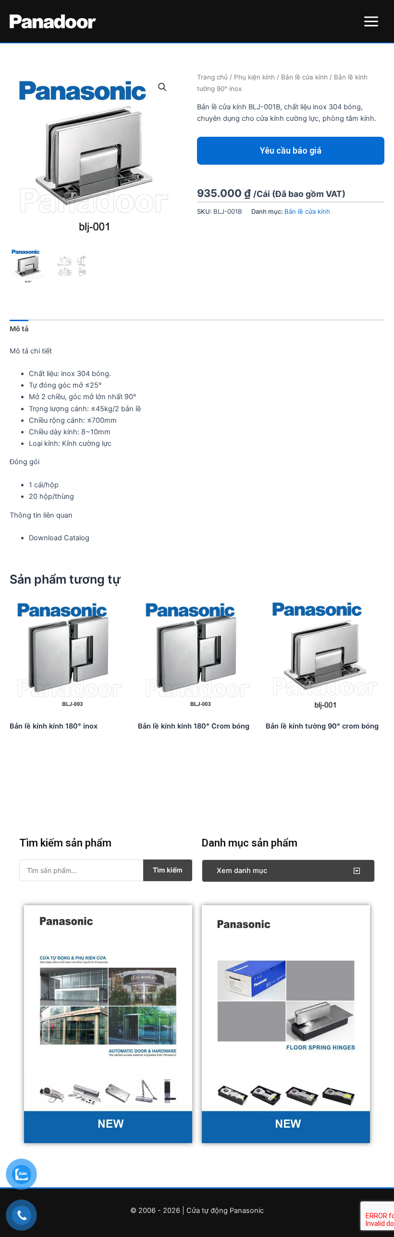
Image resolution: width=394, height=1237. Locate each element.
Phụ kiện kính (254, 77)
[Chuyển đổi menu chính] (371, 21)
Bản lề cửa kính (304, 77)
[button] (162, 87)
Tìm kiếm (168, 870)
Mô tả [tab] (19, 329)
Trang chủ (212, 77)
